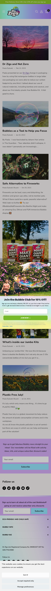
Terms (11, 326)
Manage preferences (25, 587)
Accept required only (25, 581)
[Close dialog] (48, 264)
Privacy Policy (6, 326)
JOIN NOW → (25, 318)
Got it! (25, 575)
